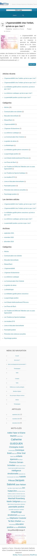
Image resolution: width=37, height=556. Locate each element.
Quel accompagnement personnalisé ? (17, 364)
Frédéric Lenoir (19, 465)
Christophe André (16, 447)
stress (8, 518)
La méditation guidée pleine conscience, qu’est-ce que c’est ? (19, 88)
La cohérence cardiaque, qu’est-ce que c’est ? (18, 93)
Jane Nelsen (20, 484)
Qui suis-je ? (17, 360)
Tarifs (17, 372)
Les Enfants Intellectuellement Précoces (16, 158)
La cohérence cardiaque (11, 132)
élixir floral (16, 527)
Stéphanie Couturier (18, 518)
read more (32, 64)
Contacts (17, 378)
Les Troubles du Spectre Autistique (14, 173)
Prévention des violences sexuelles (15, 190)
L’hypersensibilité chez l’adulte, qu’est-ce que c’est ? (20, 78)
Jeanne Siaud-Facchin (17, 488)
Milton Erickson (11, 504)
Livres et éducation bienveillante (14, 181)
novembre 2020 (9, 237)
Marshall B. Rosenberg (20, 496)
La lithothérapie (9, 145)
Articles (8, 31)
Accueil (17, 355)
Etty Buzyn (20, 459)
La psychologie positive (11, 154)
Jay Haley (10, 488)
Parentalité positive (10, 185)
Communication (11, 450)
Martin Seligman (13, 501)
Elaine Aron (14, 453)
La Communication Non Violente (14, 137)
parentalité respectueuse (14, 509)
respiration (21, 509)
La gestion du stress (10, 141)
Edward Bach (8, 120)
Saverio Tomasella (21, 515)
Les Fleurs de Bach (10, 162)
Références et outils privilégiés (17, 387)
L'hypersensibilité (9, 124)
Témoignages (17, 368)
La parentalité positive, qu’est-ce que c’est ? (17, 97)
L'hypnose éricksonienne (11, 128)
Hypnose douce (21, 468)
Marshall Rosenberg (16, 498)
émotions (22, 527)
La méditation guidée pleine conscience (16, 149)
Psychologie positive (10, 194)
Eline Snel (21, 453)
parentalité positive (16, 507)
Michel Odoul (23, 501)
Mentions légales (17, 391)
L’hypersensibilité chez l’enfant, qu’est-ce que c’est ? (20, 82)
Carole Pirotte (20, 436)
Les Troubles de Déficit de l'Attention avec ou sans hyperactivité (19, 168)
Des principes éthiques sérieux (17, 395)
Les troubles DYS (9, 177)
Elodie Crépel (13, 456)
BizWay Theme (17, 555)
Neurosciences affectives (19, 504)
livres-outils (12, 496)
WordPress (33, 555)
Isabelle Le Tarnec (18, 29)
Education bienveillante (11, 116)
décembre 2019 (9, 241)
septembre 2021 (9, 233)
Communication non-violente (13, 111)
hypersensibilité (14, 468)
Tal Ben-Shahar (14, 521)
